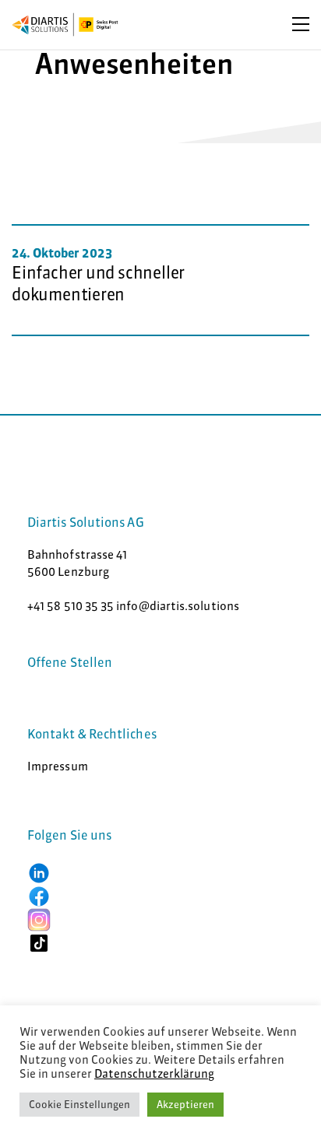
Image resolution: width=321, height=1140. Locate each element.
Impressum (57, 766)
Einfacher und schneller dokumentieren (98, 283)
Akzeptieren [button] (185, 1104)
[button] (39, 872)
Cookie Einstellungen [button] (79, 1104)
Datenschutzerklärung (154, 1073)
